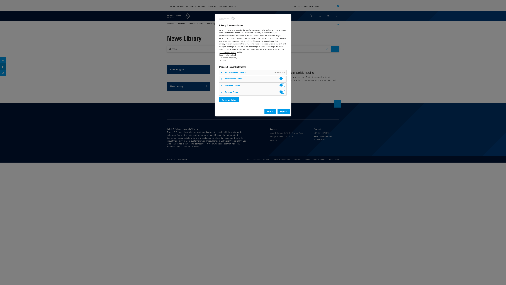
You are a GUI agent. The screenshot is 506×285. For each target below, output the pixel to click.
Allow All (270, 111)
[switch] (282, 78)
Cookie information (227, 55)
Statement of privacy (228, 57)
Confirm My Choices (229, 100)
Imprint (223, 60)
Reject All (283, 111)
